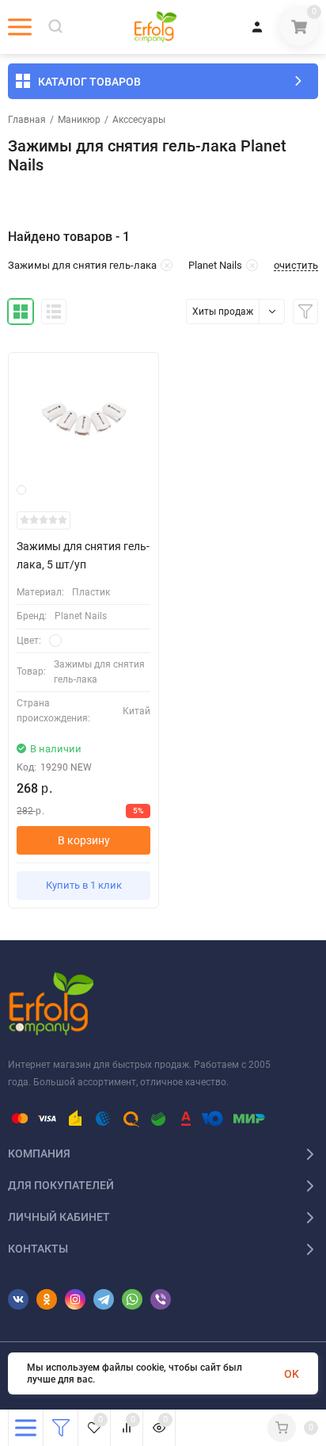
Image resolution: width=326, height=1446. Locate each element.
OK (291, 1374)
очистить (296, 265)
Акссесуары (138, 119)
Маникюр (79, 119)
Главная (27, 119)
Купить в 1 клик (84, 885)
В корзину (84, 840)
